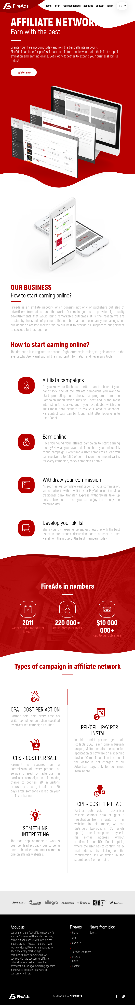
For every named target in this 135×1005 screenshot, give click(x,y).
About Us (88, 6)
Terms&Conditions (81, 952)
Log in (110, 6)
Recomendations (72, 6)
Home (48, 6)
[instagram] (123, 996)
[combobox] (122, 6)
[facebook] (116, 996)
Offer (57, 6)
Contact (100, 6)
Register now (24, 72)
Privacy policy (76, 959)
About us (76, 943)
